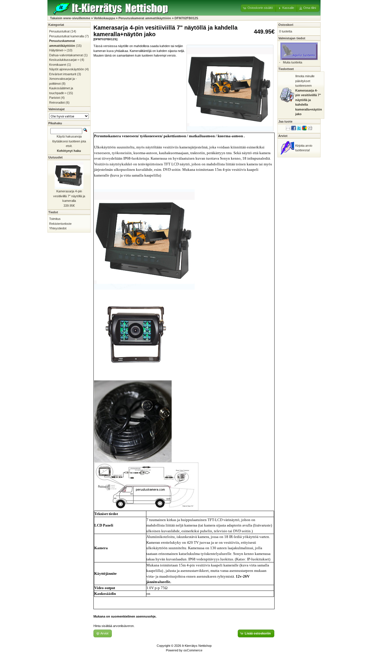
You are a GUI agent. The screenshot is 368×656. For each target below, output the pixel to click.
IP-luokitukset (258, 559)
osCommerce (192, 650)
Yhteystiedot (57, 228)
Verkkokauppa (104, 18)
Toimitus (55, 218)
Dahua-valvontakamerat (66, 55)
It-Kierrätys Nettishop (197, 645)
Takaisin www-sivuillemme (70, 18)
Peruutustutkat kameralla (66, 36)
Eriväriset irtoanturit (62, 74)
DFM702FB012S (186, 18)
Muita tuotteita (292, 62)
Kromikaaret (57, 64)
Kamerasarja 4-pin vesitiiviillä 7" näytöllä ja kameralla (69, 195)
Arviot (283, 136)
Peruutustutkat (59, 31)
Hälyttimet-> (57, 50)
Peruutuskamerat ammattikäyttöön (144, 18)
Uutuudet (55, 157)
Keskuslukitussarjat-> (64, 59)
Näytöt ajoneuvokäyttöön (66, 69)
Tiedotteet (286, 69)
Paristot (54, 97)
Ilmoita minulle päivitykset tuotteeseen (308, 95)
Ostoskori (285, 24)
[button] (258, 8)
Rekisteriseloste (60, 223)
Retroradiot (57, 102)
